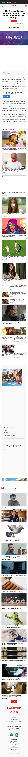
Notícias (14, 20)
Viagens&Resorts (14, 747)
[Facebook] (10, 27)
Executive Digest (14, 741)
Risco (14, 746)
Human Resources (14, 742)
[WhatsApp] (16, 27)
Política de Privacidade (14, 728)
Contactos (14, 717)
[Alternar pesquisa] (2, 6)
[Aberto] (26, 6)
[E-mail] (18, 27)
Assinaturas (14, 716)
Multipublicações (14, 749)
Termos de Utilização (14, 730)
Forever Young (14, 744)
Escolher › (6, 96)
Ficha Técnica (14, 724)
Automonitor (14, 739)
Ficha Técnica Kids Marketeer (14, 726)
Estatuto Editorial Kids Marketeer (14, 721)
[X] (12, 27)
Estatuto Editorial (14, 719)
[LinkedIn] (14, 27)
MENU (14, 2)
